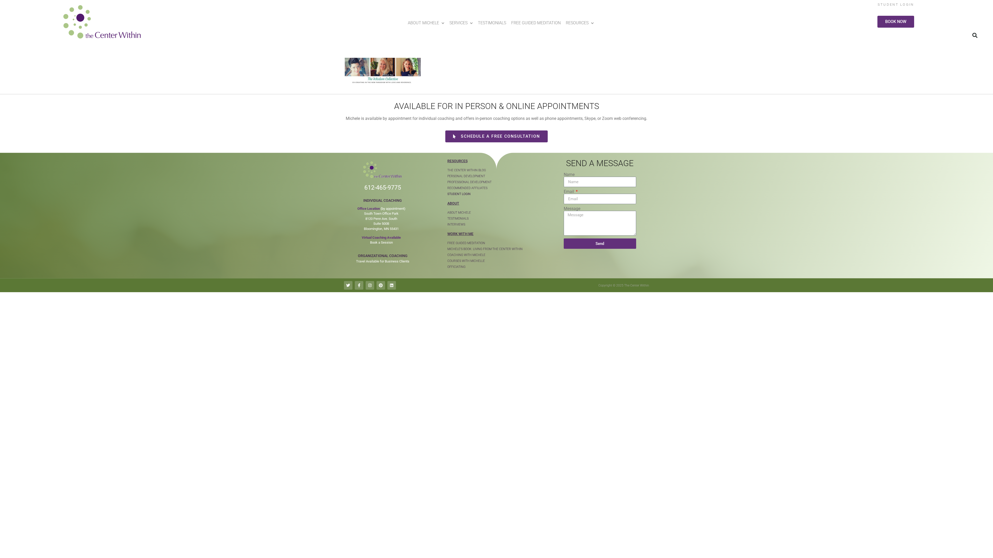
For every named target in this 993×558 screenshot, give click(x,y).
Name (569, 175)
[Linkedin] (391, 285)
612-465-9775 (382, 187)
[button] (975, 35)
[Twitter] (348, 285)
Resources (577, 22)
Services (458, 22)
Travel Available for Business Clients (382, 261)
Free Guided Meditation (536, 22)
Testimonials (492, 22)
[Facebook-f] (359, 285)
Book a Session (381, 242)
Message (572, 209)
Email (569, 192)
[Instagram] (370, 285)
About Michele (423, 22)
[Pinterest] (381, 285)
